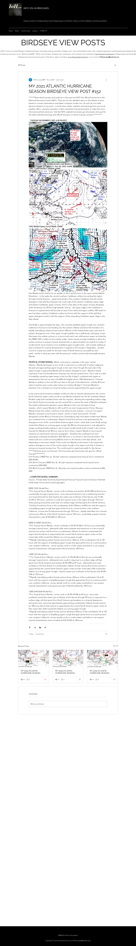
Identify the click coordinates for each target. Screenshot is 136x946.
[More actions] (106, 80)
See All (115, 646)
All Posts (21, 65)
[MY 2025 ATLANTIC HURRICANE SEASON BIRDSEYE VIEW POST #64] (33, 658)
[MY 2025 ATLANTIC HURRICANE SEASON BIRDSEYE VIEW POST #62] (102, 658)
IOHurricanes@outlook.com (109, 57)
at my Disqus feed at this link (78, 57)
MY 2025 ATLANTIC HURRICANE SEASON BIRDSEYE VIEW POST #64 (33, 672)
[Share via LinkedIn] (40, 627)
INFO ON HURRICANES (36, 8)
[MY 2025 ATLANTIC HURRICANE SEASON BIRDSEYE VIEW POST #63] (68, 658)
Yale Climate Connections (104, 54)
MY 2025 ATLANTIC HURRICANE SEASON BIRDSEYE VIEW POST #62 (101, 672)
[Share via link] (45, 627)
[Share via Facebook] (30, 627)
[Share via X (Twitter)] (35, 627)
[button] (115, 65)
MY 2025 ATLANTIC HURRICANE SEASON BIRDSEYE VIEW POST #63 (67, 672)
